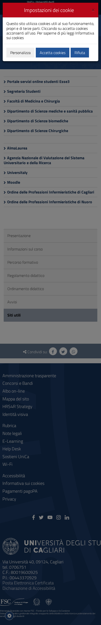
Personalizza (20, 53)
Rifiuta (80, 53)
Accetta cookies (52, 53)
